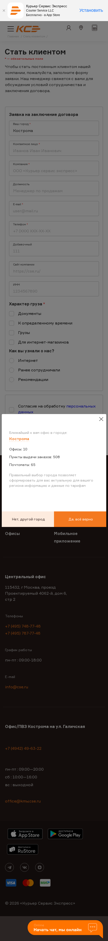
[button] (65, 929)
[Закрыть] (3, 10)
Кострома (19, 438)
